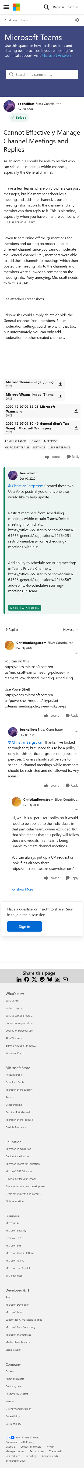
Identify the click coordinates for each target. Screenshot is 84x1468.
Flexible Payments (16, 1127)
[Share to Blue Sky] (49, 978)
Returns (10, 1097)
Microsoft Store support (19, 1089)
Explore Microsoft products (21, 1045)
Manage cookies (15, 1451)
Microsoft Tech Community (20, 1327)
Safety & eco (13, 1456)
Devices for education (18, 1156)
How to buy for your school (21, 1179)
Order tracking (14, 1104)
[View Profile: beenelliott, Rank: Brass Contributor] (9, 106)
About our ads (50, 1456)
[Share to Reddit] (42, 978)
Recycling (31, 1456)
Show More (25, 889)
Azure (9, 1297)
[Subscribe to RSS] (57, 978)
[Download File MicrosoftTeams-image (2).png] (60, 396)
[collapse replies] (42, 639)
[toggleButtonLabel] (77, 20)
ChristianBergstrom (27, 485)
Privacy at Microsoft (17, 1393)
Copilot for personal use (19, 1030)
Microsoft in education (18, 1149)
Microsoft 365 (13, 1245)
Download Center (15, 1082)
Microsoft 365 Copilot (18, 1268)
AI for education (15, 1201)
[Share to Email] (65, 978)
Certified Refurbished (18, 1112)
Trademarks (56, 1451)
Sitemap (10, 1446)
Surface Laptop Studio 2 (19, 1015)
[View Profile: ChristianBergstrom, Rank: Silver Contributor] (9, 645)
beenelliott (26, 103)
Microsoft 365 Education (19, 1171)
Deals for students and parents (23, 1194)
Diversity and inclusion (18, 1409)
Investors (11, 1401)
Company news (14, 1386)
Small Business (14, 1275)
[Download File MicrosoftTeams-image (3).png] (60, 384)
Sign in (24, 926)
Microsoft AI (12, 1223)
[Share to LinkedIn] (19, 978)
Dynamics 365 (13, 1238)
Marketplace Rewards (18, 1342)
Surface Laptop (14, 1008)
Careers (10, 1371)
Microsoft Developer (17, 1304)
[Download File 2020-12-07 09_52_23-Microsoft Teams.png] (76, 411)
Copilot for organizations (20, 1023)
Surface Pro (12, 1000)
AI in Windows (14, 1038)
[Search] (46, 7)
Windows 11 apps (15, 1053)
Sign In (73, 7)
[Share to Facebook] (26, 978)
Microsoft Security (16, 1230)
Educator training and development (26, 1186)
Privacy (50, 1446)
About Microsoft (15, 1378)
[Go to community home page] (16, 7)
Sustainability (13, 1424)
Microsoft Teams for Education (23, 1164)
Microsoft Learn (14, 1312)
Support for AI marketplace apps (24, 1319)
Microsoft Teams (18, 20)
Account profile (14, 1074)
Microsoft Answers (57, 55)
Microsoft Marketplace (18, 1334)
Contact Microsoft (31, 1446)
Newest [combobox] (70, 629)
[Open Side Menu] (6, 7)
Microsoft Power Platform (20, 1253)
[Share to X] (34, 978)
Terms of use (37, 1451)
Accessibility (13, 1416)
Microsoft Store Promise (19, 1119)
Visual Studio (13, 1349)
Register (58, 7)
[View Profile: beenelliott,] (13, 475)
